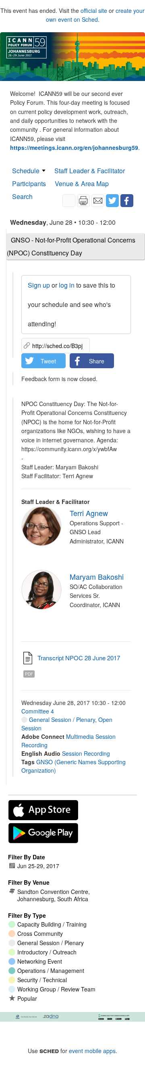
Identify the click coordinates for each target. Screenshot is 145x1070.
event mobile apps (92, 1051)
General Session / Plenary (61, 719)
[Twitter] (112, 200)
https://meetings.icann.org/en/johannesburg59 (74, 147)
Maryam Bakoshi (97, 576)
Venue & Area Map (82, 183)
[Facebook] (126, 200)
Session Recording (86, 753)
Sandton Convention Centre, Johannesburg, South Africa (53, 895)
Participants (29, 183)
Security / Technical (42, 979)
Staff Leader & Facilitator (89, 170)
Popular (27, 998)
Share (96, 361)
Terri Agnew (89, 513)
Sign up (39, 285)
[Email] (97, 200)
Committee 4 (37, 711)
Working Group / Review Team (56, 989)
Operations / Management (50, 970)
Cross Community (40, 933)
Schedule (25, 170)
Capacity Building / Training (52, 924)
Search (22, 196)
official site (94, 10)
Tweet (48, 361)
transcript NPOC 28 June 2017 (78, 657)
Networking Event (39, 961)
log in (67, 285)
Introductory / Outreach (47, 952)
